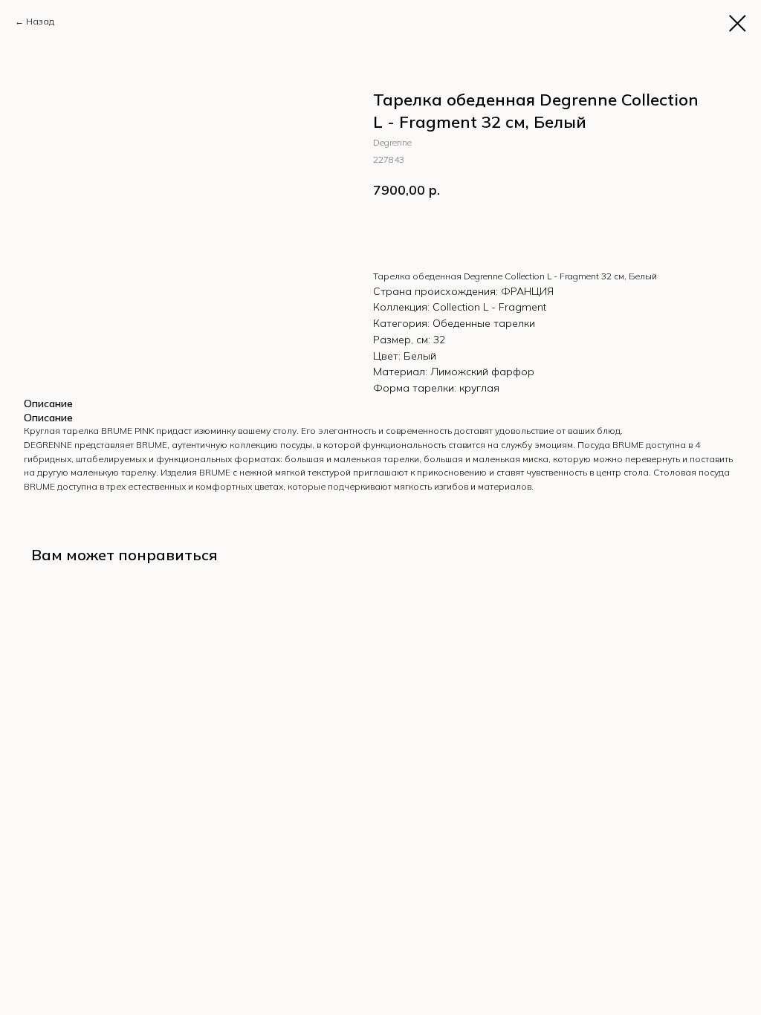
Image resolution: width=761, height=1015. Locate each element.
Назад (40, 21)
